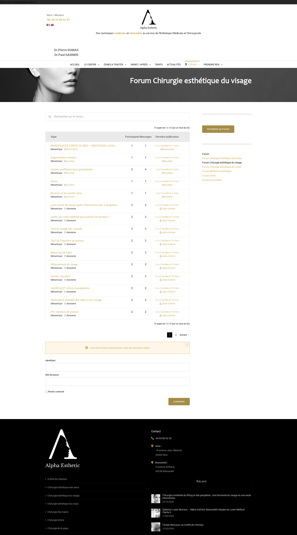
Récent (201, 481)
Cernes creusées (60, 276)
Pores (54, 181)
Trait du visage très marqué (66, 228)
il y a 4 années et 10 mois (167, 181)
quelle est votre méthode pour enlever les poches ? (80, 216)
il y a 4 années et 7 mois (167, 169)
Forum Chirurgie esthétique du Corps (221, 166)
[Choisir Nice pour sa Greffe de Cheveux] (155, 526)
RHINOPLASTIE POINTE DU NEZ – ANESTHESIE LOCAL (83, 145)
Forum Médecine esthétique (217, 171)
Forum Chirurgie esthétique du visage (222, 162)
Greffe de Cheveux (57, 479)
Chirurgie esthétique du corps (63, 503)
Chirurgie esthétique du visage (63, 495)
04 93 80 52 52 (164, 438)
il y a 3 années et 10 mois (167, 157)
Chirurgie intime (55, 520)
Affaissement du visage (64, 264)
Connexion (179, 401)
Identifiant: (50, 360)
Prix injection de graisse (64, 311)
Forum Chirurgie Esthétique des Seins (222, 158)
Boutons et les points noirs (66, 193)
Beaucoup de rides (61, 252)
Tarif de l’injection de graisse (67, 240)
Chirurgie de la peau (57, 528)
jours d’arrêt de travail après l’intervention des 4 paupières (84, 205)
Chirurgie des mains (57, 512)
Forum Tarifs (209, 175)
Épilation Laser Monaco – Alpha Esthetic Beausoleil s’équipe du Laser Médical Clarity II (203, 511)
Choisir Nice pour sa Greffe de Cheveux (183, 524)
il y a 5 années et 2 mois (167, 193)
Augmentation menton (63, 157)
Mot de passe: (52, 374)
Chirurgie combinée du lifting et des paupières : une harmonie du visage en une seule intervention (206, 496)
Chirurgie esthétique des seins (63, 487)
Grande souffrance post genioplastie (71, 169)
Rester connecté (56, 391)
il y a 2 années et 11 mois (167, 146)
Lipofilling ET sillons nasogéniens (70, 288)
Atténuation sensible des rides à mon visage (76, 300)
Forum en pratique (212, 180)
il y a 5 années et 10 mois (167, 205)
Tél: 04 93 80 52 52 (58, 19)
